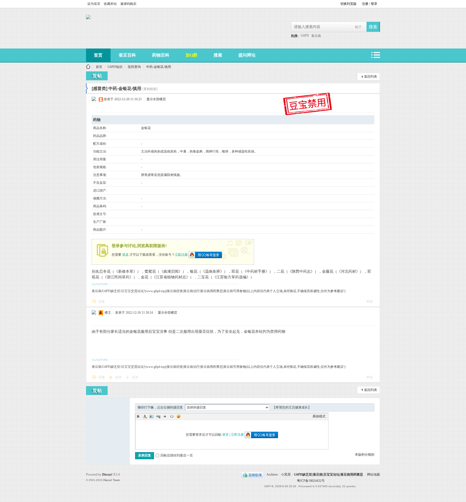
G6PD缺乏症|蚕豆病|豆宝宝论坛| (88, 67)
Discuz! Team (111, 480)
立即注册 (181, 254)
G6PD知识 (115, 67)
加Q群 (191, 55)
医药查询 (134, 67)
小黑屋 (286, 474)
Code (171, 416)
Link (158, 416)
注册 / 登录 (369, 4)
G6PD (305, 35)
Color (145, 416)
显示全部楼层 (156, 99)
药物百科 (160, 55)
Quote (165, 416)
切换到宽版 (348, 4)
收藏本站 (110, 4)
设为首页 (93, 4)
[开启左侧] (87, 88)
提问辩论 (247, 55)
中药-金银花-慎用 (158, 67)
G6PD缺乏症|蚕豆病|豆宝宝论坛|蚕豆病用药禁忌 (328, 474)
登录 (125, 254)
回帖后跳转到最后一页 (176, 455)
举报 (369, 301)
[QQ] (252, 474)
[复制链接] (149, 89)
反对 (135, 377)
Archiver (272, 474)
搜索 (218, 55)
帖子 (358, 27)
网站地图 (373, 474)
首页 (98, 55)
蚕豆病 (316, 36)
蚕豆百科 (127, 55)
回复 (101, 301)
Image (151, 416)
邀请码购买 (128, 4)
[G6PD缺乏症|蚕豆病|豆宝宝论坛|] (88, 18)
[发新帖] (97, 75)
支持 (118, 377)
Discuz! (107, 474)
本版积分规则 (364, 454)
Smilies (178, 416)
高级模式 (319, 416)
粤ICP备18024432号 (311, 481)
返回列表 (370, 76)
